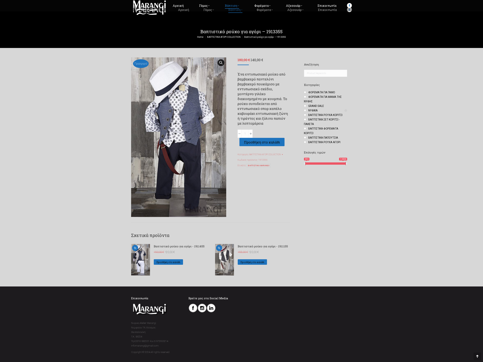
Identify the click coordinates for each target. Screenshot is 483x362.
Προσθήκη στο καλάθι (262, 142)
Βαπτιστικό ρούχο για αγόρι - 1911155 (263, 246)
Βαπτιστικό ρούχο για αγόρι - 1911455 (179, 246)
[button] (221, 62)
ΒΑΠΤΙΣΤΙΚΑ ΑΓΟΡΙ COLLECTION (265, 154)
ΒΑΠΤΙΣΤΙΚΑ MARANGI (258, 165)
